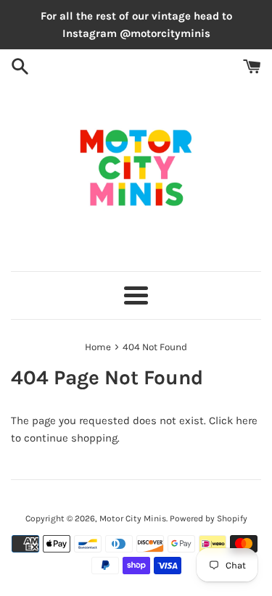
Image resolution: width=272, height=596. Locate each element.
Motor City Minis (132, 518)
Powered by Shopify (208, 518)
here (246, 420)
